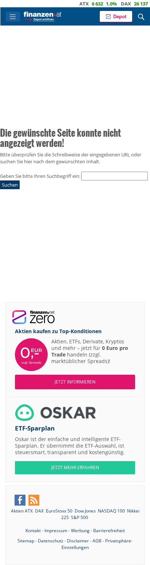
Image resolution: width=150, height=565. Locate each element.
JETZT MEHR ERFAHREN (75, 467)
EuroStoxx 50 (59, 511)
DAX (119, 3)
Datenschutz (50, 541)
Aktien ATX (22, 511)
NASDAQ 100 (111, 511)
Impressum (55, 530)
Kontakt (33, 530)
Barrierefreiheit (109, 530)
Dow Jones (85, 511)
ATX (77, 3)
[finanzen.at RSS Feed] (33, 500)
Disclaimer (78, 541)
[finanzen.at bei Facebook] (20, 500)
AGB (97, 541)
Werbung (80, 530)
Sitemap (25, 541)
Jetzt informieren (75, 382)
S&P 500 (79, 517)
